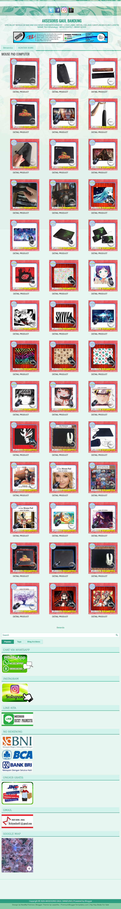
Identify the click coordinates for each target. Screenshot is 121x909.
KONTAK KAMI (25, 47)
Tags (19, 642)
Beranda (8, 47)
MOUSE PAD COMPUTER (15, 54)
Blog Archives (33, 642)
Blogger (88, 901)
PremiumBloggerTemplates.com (75, 905)
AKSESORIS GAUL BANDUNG (61, 20)
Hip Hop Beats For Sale (99, 905)
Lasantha (55, 905)
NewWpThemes (27, 905)
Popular (7, 642)
